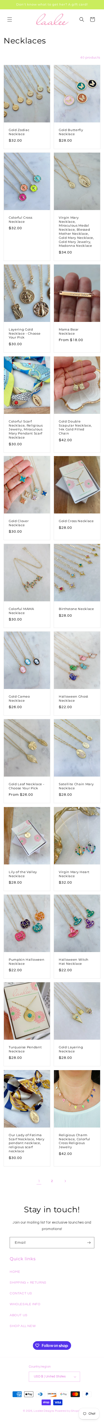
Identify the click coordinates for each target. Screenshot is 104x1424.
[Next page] (65, 1181)
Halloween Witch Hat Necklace (74, 961)
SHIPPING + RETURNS (28, 1282)
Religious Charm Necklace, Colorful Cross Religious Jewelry (74, 1141)
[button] (9, 19)
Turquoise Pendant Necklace (25, 1049)
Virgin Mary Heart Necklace (74, 874)
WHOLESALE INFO (25, 1304)
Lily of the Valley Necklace (23, 874)
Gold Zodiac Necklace (19, 132)
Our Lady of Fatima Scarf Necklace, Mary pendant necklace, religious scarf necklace (26, 1143)
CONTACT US (21, 1293)
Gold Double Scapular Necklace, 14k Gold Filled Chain (75, 427)
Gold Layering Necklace (71, 1049)
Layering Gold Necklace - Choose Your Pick (24, 333)
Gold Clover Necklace (19, 523)
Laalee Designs (44, 1411)
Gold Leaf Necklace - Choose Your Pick (26, 786)
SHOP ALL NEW (23, 1326)
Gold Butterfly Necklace (71, 132)
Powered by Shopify (68, 1411)
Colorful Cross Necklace (20, 219)
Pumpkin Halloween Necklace (26, 961)
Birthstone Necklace (76, 608)
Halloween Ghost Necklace (73, 698)
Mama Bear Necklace (69, 331)
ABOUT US (19, 1315)
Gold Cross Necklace (76, 521)
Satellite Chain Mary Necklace (76, 786)
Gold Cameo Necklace (19, 698)
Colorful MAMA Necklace (21, 611)
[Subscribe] (88, 1242)
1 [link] (39, 1181)
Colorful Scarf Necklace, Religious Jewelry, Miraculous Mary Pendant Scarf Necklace (26, 429)
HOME (15, 1271)
